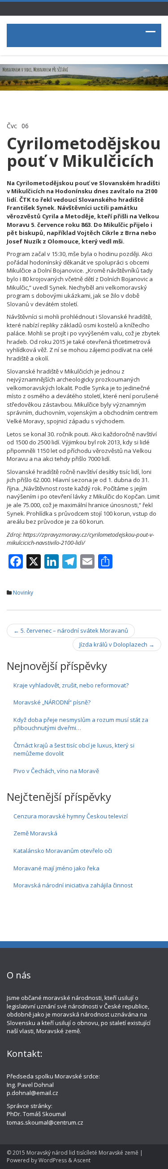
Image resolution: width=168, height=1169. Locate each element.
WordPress (53, 1160)
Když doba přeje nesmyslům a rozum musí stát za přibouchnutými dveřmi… (80, 724)
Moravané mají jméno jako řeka (56, 868)
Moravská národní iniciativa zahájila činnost (73, 885)
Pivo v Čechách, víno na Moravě (56, 771)
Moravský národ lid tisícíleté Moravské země (82, 1152)
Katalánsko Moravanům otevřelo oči (62, 851)
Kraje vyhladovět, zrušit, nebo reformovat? (71, 685)
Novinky (23, 592)
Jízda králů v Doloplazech (117, 644)
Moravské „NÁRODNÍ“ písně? (51, 702)
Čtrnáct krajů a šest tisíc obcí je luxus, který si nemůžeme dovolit (73, 749)
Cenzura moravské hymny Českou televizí (70, 816)
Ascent (81, 1160)
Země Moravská (35, 833)
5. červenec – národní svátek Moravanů (70, 630)
